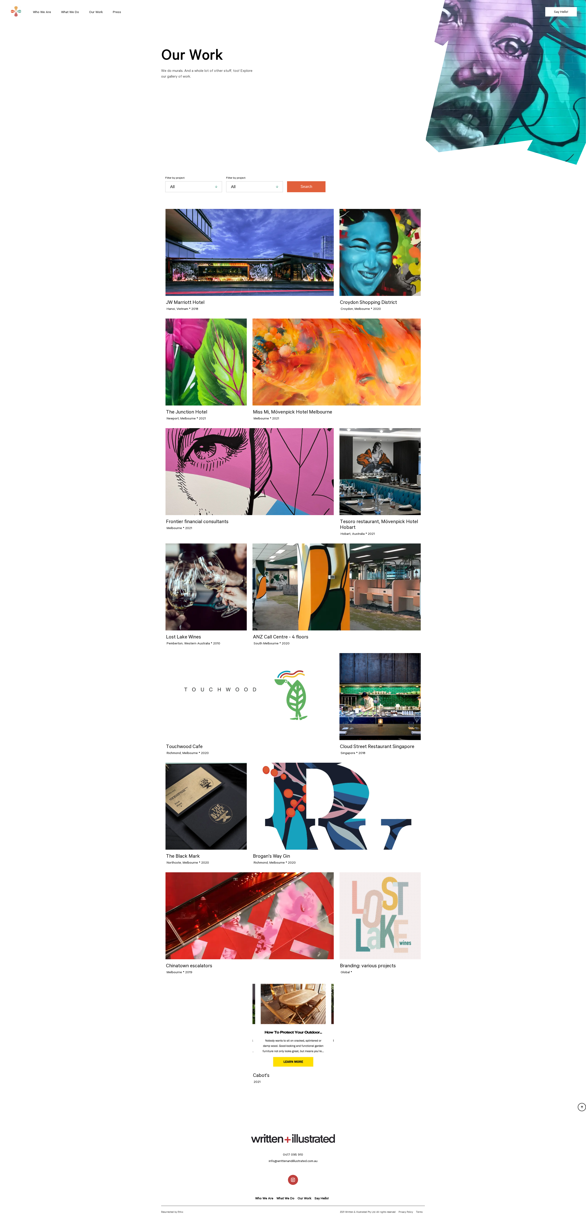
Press (117, 12)
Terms (419, 1212)
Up (580, 1105)
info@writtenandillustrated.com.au (293, 1161)
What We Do (70, 12)
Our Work (96, 12)
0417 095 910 (293, 1154)
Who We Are (42, 12)
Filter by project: (175, 177)
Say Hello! (561, 12)
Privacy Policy (406, 1212)
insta (293, 1176)
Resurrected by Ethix (172, 1212)
